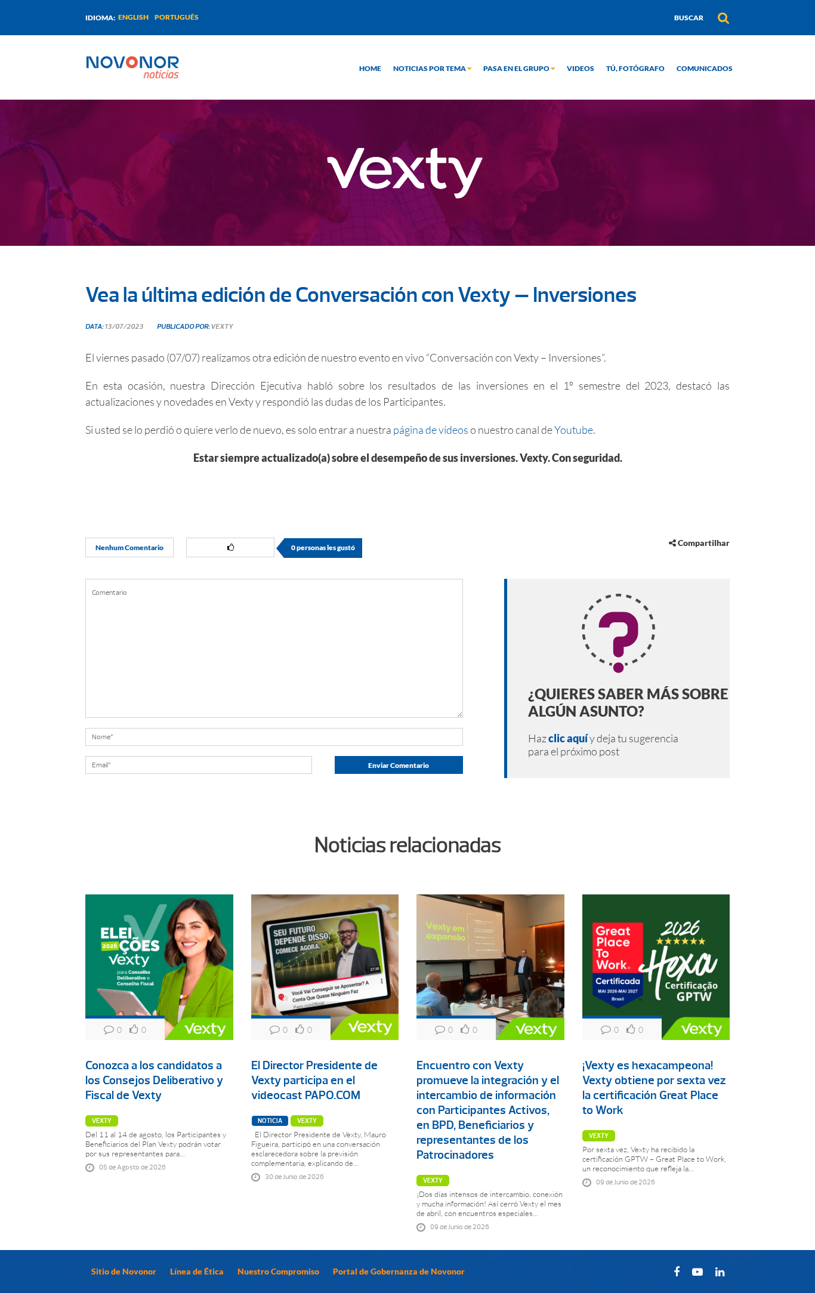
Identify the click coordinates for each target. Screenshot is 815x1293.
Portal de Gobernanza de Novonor (399, 1271)
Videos (580, 68)
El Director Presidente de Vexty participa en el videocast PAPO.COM (314, 1080)
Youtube (573, 429)
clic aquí (568, 738)
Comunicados (705, 68)
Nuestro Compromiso (278, 1271)
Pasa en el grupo (517, 68)
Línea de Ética (197, 1271)
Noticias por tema (430, 68)
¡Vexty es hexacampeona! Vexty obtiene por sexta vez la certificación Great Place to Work (654, 1088)
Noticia (270, 1121)
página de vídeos (430, 429)
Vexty (102, 1121)
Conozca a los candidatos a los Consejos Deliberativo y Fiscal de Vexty (154, 1080)
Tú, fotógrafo (635, 68)
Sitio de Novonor (123, 1271)
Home (370, 68)
